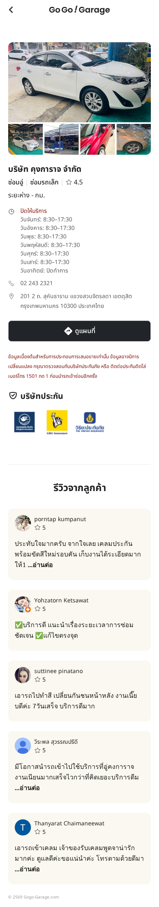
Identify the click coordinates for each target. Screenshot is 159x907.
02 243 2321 (36, 283)
